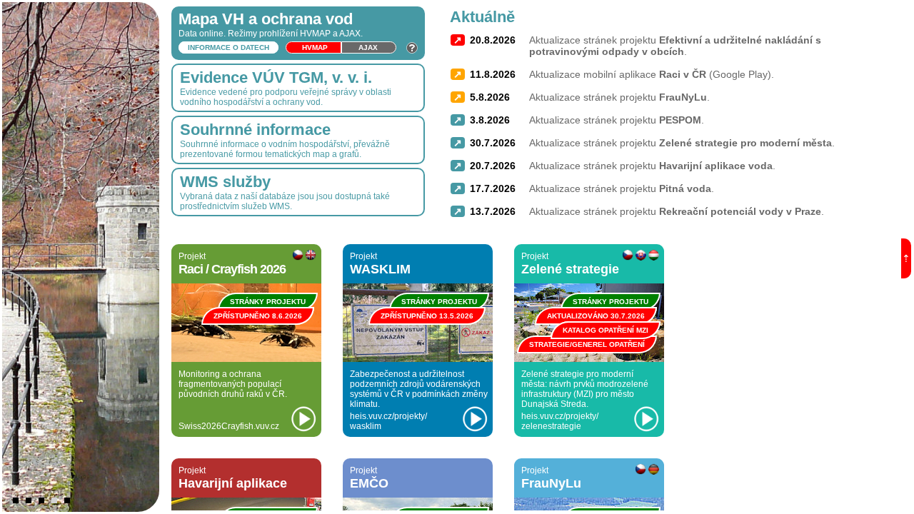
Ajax (368, 47)
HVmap (315, 47)
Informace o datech (228, 47)
